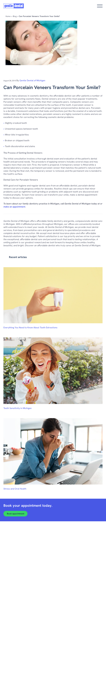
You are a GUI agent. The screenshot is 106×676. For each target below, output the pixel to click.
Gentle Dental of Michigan (32, 80)
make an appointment (14, 206)
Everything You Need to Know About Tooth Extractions (30, 327)
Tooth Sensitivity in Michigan (17, 408)
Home (8, 16)
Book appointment (15, 513)
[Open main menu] (100, 5)
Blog (15, 16)
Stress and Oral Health (14, 488)
